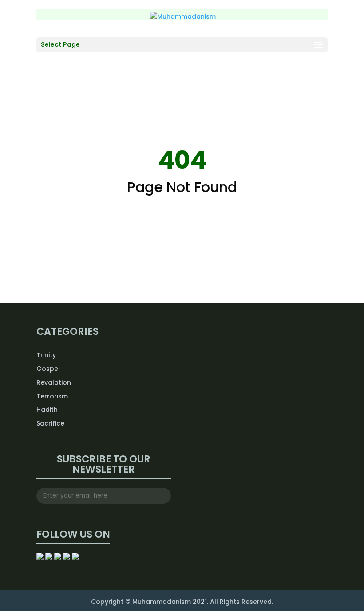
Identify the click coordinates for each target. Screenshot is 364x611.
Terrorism (52, 396)
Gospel (48, 368)
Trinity (46, 354)
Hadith (47, 409)
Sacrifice (50, 423)
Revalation (53, 382)
